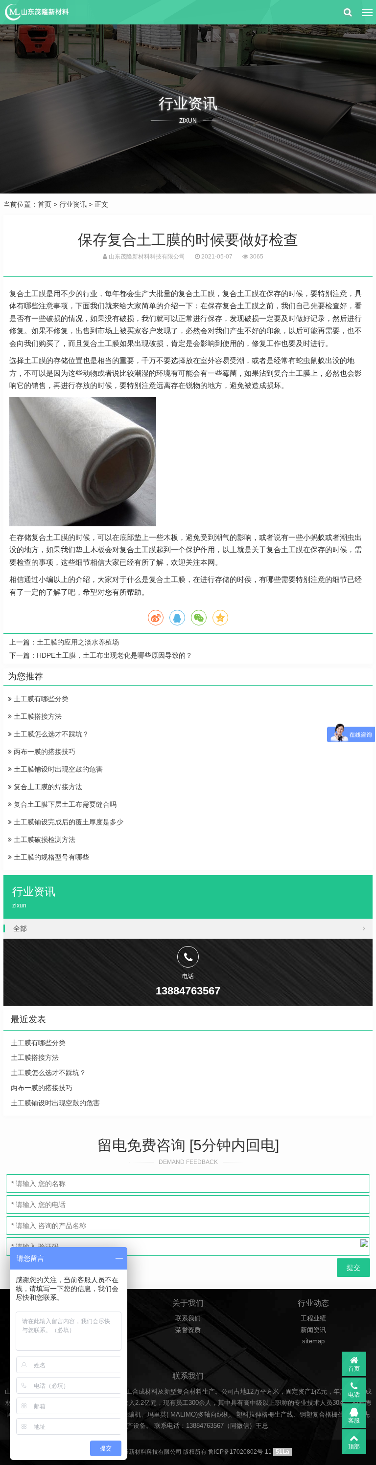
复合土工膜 (27, 293)
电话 (354, 1394)
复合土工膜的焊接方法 (47, 787)
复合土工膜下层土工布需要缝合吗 (64, 804)
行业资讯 (73, 204)
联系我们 (188, 1318)
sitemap (313, 1341)
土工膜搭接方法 (37, 716)
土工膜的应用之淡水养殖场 (78, 642)
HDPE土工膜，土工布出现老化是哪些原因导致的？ (114, 655)
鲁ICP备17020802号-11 (240, 1451)
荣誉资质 (188, 1330)
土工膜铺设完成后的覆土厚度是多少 (67, 822)
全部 (20, 928)
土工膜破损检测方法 (43, 839)
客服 (354, 1420)
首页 (44, 204)
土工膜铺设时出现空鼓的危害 (57, 769)
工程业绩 (313, 1318)
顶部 (354, 1446)
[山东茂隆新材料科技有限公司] (36, 12)
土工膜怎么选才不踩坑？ (50, 734)
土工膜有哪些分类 (40, 699)
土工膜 (204, 293)
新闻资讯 (313, 1330)
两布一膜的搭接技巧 (43, 751)
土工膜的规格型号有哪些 (50, 857)
